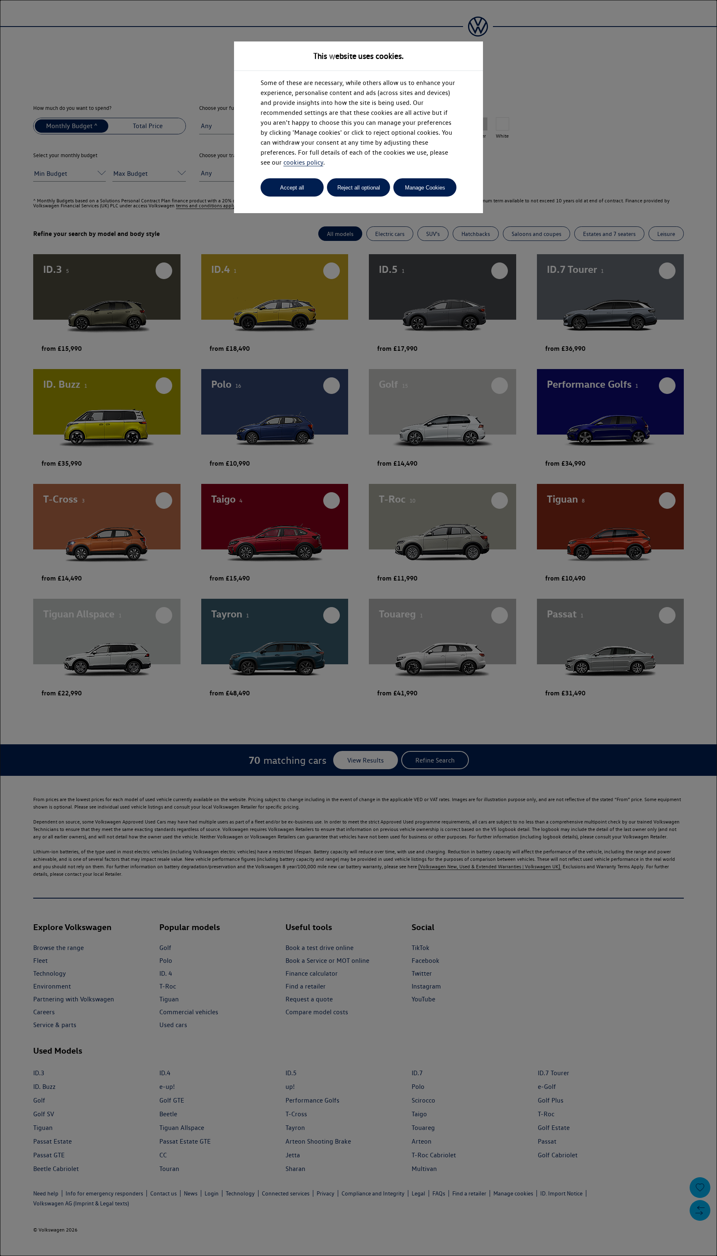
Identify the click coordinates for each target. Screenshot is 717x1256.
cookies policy (303, 162)
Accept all (292, 188)
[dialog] (358, 628)
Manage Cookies (425, 188)
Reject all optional (358, 188)
